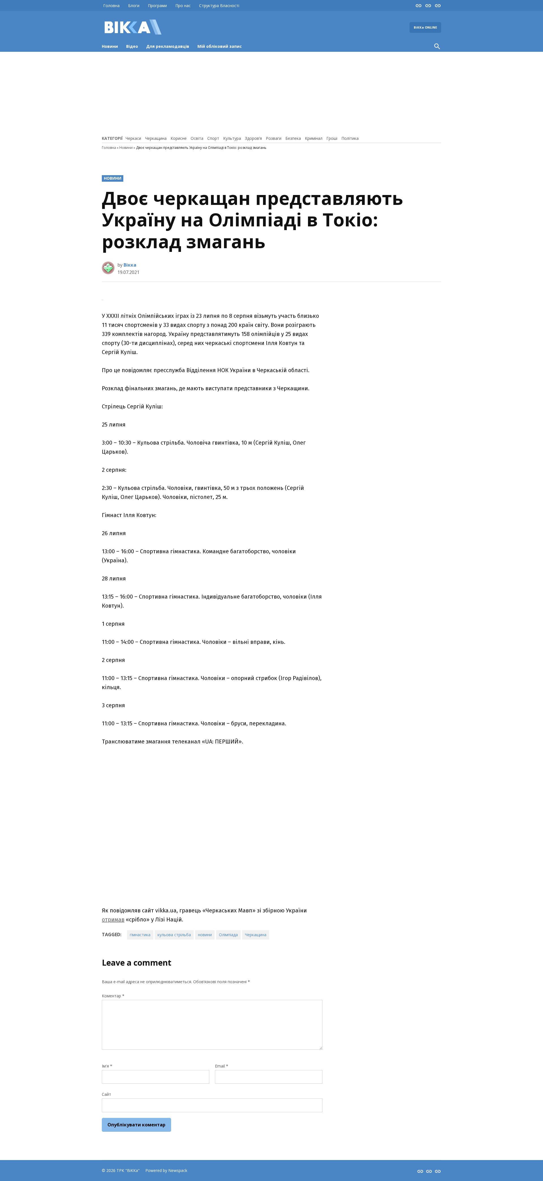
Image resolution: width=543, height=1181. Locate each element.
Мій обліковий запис (219, 46)
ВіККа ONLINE (425, 27)
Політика (350, 138)
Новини (110, 46)
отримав (113, 919)
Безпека (293, 138)
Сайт (106, 1094)
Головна (111, 5)
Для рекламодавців (167, 46)
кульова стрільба (174, 934)
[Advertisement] (271, 92)
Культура (232, 138)
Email (221, 1066)
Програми (157, 5)
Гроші (331, 138)
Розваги (273, 138)
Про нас (183, 5)
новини (205, 934)
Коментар (113, 995)
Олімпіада (228, 934)
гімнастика (140, 934)
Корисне (179, 138)
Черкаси (133, 138)
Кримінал (313, 138)
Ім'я (107, 1066)
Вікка (130, 265)
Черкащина (156, 138)
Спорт (213, 138)
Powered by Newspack (166, 1170)
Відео (132, 46)
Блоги (133, 5)
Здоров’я (253, 138)
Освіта (197, 138)
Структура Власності (219, 5)
